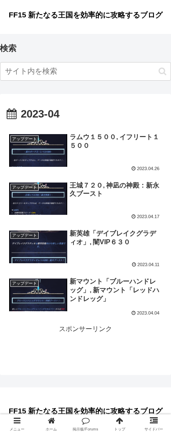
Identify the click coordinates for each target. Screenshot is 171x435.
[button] (162, 71)
